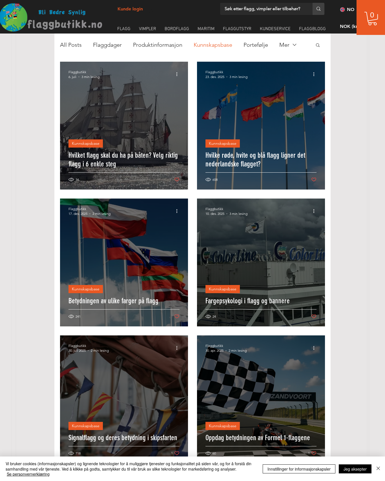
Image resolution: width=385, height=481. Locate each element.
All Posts (71, 44)
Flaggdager (107, 44)
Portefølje (256, 44)
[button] (372, 18)
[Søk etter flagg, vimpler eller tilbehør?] (318, 9)
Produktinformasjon (157, 44)
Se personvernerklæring (28, 474)
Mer (284, 44)
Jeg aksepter (355, 469)
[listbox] (354, 26)
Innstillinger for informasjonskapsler (299, 469)
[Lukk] (378, 468)
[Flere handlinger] (178, 74)
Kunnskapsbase (213, 44)
